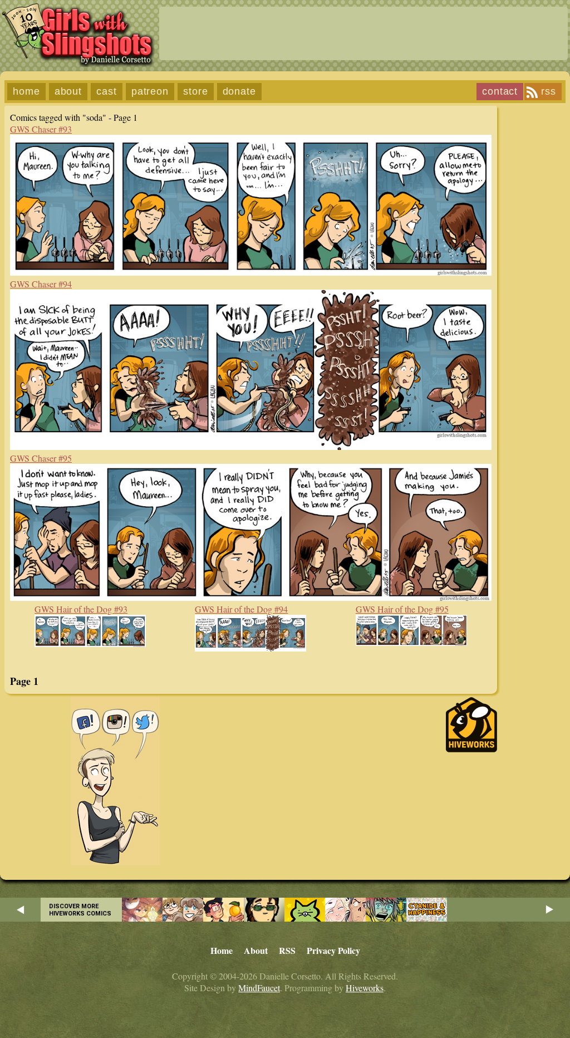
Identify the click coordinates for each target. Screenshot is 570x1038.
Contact (500, 91)
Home (26, 91)
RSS (548, 91)
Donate (239, 91)
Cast (106, 91)
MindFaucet (259, 987)
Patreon (150, 91)
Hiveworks (365, 987)
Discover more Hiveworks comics (80, 910)
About (68, 91)
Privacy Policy (333, 950)
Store (195, 91)
